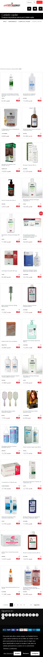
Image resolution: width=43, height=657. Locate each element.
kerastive (4, 345)
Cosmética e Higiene (24, 21)
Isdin (24, 204)
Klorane (25, 309)
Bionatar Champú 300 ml (29, 165)
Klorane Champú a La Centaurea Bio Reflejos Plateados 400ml (31, 517)
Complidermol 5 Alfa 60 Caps (9, 482)
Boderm (25, 168)
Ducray (25, 98)
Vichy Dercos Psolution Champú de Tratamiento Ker (32, 482)
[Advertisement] (21, 45)
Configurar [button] (35, 653)
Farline (3, 204)
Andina (3, 556)
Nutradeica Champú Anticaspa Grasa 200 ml (31, 200)
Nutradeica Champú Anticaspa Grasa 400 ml (31, 376)
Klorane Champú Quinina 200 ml (31, 552)
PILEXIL (24, 450)
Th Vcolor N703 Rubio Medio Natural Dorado (30, 412)
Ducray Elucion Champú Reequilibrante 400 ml (29, 94)
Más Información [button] (8, 653)
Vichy (3, 98)
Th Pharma (4, 133)
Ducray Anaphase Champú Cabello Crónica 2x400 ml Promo (11, 376)
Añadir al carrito (11, 105)
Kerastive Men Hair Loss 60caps (9, 341)
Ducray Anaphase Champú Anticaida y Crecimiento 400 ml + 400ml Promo (31, 588)
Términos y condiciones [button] (10, 648)
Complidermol (5, 486)
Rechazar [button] (26, 653)
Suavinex (25, 345)
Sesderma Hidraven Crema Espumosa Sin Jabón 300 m (30, 271)
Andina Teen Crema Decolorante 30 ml (10, 553)
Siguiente (37, 605)
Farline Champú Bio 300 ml (9, 200)
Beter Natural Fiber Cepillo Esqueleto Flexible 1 (8, 412)
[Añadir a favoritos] (19, 98)
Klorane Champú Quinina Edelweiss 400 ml (29, 306)
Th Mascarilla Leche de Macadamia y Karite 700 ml (10, 130)
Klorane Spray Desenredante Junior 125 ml (11, 588)
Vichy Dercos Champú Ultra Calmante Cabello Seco (9, 517)
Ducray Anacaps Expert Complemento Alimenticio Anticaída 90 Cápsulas (30, 236)
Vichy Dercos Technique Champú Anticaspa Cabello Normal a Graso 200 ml (10, 95)
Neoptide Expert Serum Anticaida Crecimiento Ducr (31, 130)
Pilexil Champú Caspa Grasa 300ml (32, 447)
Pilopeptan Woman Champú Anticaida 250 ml (9, 447)
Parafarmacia (12, 21)
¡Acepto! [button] (17, 653)
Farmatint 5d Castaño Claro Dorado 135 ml (9, 165)
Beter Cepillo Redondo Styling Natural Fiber (9, 306)
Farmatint (4, 168)
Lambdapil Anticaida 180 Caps (9, 270)
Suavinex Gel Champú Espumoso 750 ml (31, 341)
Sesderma (25, 274)
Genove (3, 450)
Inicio (4, 21)
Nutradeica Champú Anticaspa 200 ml (11, 235)
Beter (3, 309)
